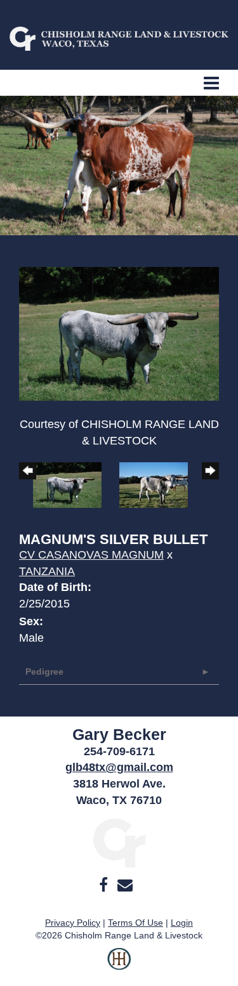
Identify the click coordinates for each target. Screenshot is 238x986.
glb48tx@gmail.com (119, 767)
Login (182, 923)
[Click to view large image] (119, 333)
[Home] (119, 842)
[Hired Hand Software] (119, 967)
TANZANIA (47, 571)
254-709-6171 (119, 751)
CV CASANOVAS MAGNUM (91, 554)
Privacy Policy (72, 923)
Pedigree (44, 671)
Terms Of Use (135, 923)
